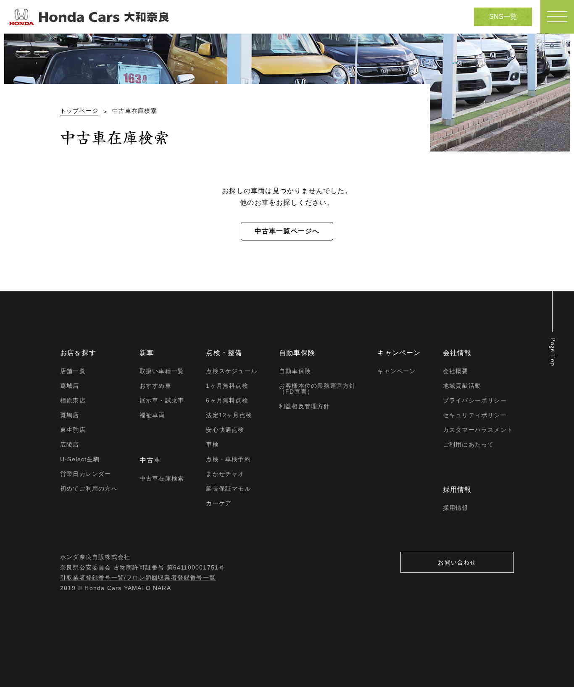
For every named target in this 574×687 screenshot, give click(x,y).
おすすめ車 (155, 385)
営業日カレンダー (85, 473)
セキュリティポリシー (475, 415)
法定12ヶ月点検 (229, 415)
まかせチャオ (225, 473)
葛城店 (69, 385)
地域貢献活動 (462, 385)
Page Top (552, 352)
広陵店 (69, 444)
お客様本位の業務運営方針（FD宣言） (317, 388)
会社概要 (456, 371)
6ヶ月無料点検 (227, 400)
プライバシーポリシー (475, 400)
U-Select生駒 (80, 459)
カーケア (219, 503)
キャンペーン (396, 371)
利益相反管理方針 (304, 406)
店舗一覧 (73, 371)
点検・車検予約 (228, 459)
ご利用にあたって (468, 444)
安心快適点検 (225, 429)
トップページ (79, 110)
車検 (212, 444)
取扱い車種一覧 (162, 371)
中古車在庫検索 (162, 478)
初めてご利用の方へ (89, 488)
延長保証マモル (228, 488)
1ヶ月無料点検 (227, 385)
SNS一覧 (503, 16)
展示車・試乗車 (162, 400)
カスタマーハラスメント (478, 429)
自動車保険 (295, 371)
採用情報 (456, 507)
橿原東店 (73, 400)
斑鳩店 (69, 415)
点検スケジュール (231, 371)
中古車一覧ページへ (287, 231)
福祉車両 (152, 415)
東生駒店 (73, 429)
